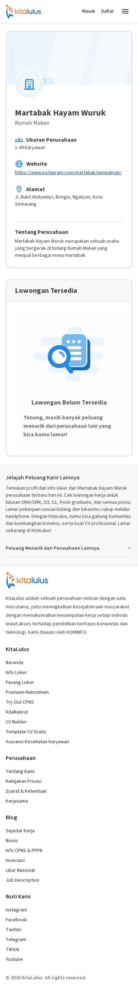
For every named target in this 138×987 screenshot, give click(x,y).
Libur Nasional (20, 870)
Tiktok (12, 949)
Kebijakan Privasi (23, 781)
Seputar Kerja (20, 830)
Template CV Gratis (26, 731)
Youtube (14, 959)
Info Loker (16, 672)
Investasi (15, 860)
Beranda (14, 662)
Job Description (22, 880)
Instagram (16, 910)
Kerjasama (17, 801)
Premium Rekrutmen (27, 692)
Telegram (16, 939)
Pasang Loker (20, 682)
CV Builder (16, 722)
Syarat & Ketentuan (26, 791)
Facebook (16, 919)
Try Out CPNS (20, 702)
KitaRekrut (17, 712)
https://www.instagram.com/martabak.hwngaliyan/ (68, 172)
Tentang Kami (20, 771)
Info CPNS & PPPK (24, 850)
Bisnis (12, 840)
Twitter (14, 929)
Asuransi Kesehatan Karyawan (37, 741)
